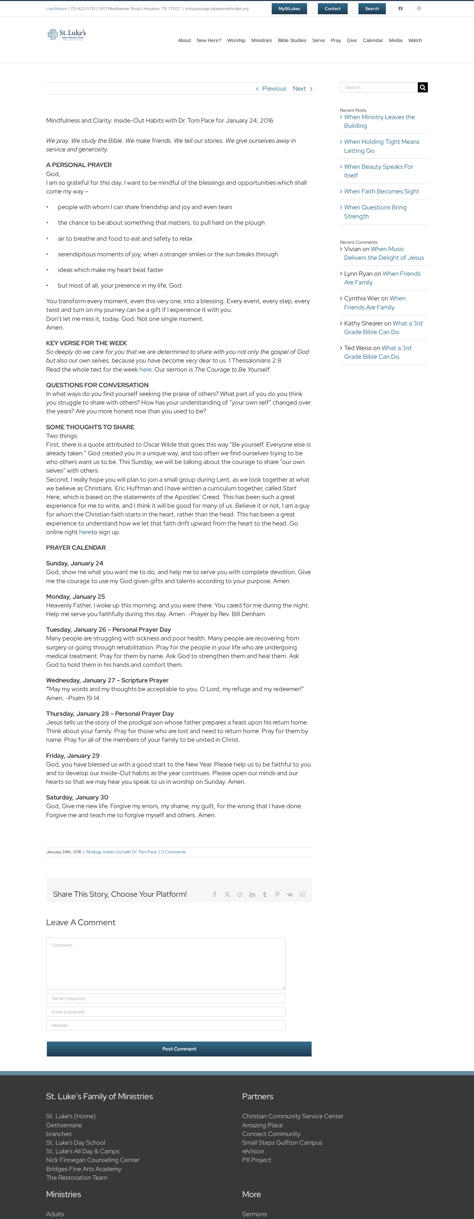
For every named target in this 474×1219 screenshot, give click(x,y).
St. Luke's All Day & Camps (82, 1151)
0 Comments (173, 852)
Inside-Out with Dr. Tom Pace (130, 852)
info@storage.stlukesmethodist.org (217, 8)
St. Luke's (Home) (71, 1116)
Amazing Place (262, 1125)
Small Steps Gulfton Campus (282, 1142)
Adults (55, 1214)
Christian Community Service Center (293, 1116)
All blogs (93, 852)
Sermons (254, 1214)
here (145, 369)
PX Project (256, 1160)
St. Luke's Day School (75, 1142)
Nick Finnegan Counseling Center (92, 1160)
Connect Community (271, 1134)
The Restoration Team (76, 1177)
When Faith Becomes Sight (381, 191)
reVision (253, 1151)
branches (58, 1134)
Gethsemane (64, 1125)
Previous (274, 88)
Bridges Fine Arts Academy (83, 1169)
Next (299, 88)
